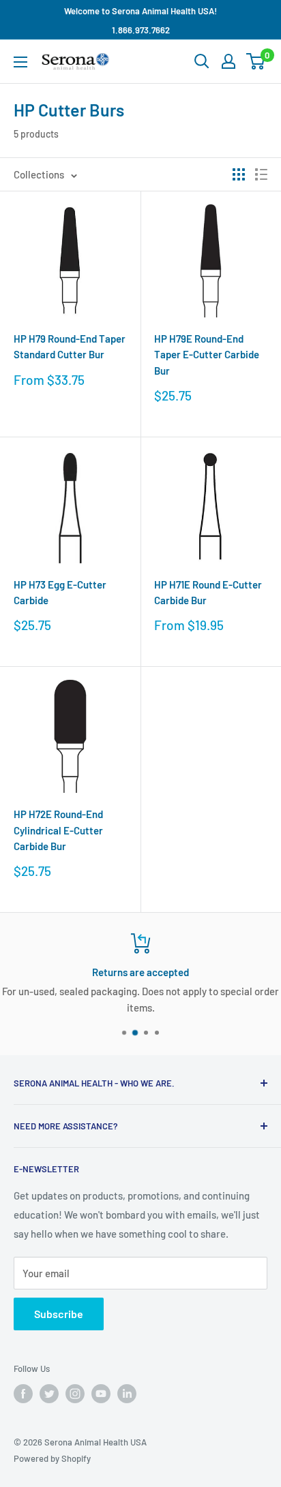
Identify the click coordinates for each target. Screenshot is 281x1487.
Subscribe (58, 1313)
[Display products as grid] (239, 174)
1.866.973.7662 (141, 30)
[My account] (228, 61)
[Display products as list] (261, 174)
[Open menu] (20, 62)
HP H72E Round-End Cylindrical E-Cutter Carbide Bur (58, 830)
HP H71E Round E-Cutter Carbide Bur (208, 592)
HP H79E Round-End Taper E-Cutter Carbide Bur (206, 354)
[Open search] (201, 61)
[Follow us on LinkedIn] (126, 1393)
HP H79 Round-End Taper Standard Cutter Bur (69, 346)
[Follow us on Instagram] (75, 1393)
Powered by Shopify (52, 1458)
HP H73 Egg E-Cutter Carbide (60, 592)
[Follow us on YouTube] (100, 1393)
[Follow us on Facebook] (23, 1393)
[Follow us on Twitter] (49, 1393)
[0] (256, 61)
